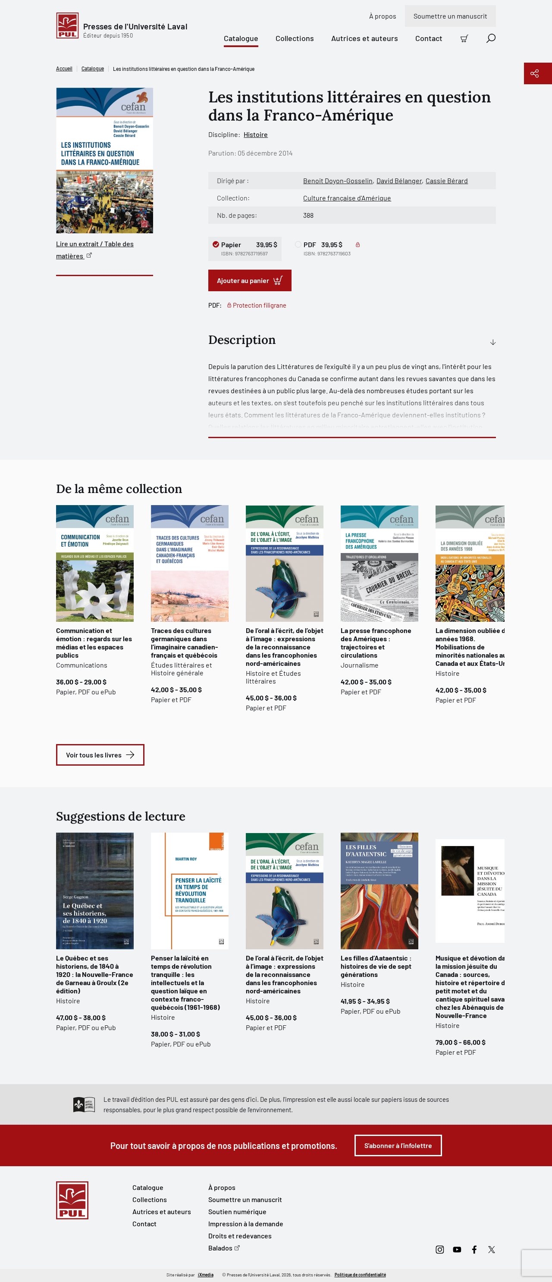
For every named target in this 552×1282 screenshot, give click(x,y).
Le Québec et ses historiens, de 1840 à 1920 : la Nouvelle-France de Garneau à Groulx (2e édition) (94, 974)
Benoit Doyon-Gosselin (338, 180)
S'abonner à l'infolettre (398, 1145)
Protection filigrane (259, 305)
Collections (295, 38)
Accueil (64, 68)
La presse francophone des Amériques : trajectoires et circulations (376, 642)
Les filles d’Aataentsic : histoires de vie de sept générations (376, 966)
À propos (382, 16)
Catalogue (241, 38)
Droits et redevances (240, 1235)
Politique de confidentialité (360, 1274)
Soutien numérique (237, 1211)
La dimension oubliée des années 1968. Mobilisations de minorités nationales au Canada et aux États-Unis (474, 646)
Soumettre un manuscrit (450, 16)
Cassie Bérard (447, 180)
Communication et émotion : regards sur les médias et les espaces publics (94, 642)
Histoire (256, 134)
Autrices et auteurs (364, 38)
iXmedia (205, 1274)
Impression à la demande (245, 1223)
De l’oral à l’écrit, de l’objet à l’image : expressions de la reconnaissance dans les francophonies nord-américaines (284, 646)
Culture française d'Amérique (347, 198)
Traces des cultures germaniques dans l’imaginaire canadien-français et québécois (184, 642)
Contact (428, 38)
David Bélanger (399, 180)
